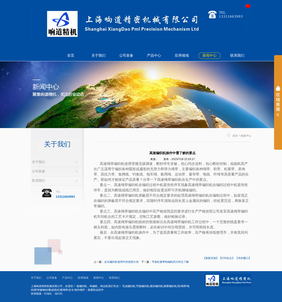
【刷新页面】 (211, 258)
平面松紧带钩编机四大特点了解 (170, 261)
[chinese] (248, 6)
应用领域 (182, 55)
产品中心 (154, 55)
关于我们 (98, 55)
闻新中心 (246, 135)
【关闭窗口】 (243, 258)
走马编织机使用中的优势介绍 (121, 261)
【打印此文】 (227, 258)
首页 (70, 55)
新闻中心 (209, 55)
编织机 (59, 293)
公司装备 (126, 55)
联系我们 (237, 55)
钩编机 (48, 293)
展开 (278, 104)
